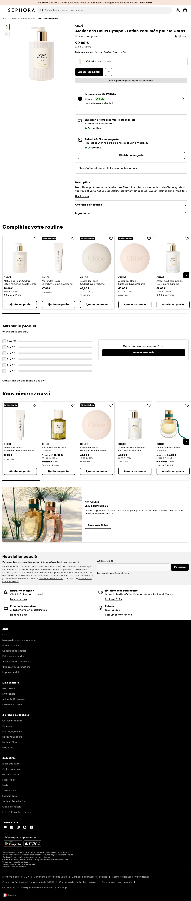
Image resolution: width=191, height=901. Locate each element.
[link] (143, 352)
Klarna (126, 52)
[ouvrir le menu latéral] (4, 10)
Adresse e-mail (105, 561)
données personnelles (51, 578)
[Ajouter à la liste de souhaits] (34, 238)
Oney (115, 52)
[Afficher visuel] (7, 27)
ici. (69, 852)
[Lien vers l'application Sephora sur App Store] (32, 843)
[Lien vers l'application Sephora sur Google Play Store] (13, 843)
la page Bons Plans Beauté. (60, 855)
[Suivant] (186, 275)
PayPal (107, 52)
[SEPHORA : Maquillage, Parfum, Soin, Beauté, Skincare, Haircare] (21, 10)
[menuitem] (177, 10)
